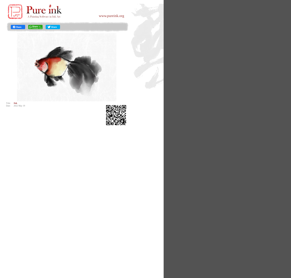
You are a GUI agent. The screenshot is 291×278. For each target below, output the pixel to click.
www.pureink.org (111, 16)
